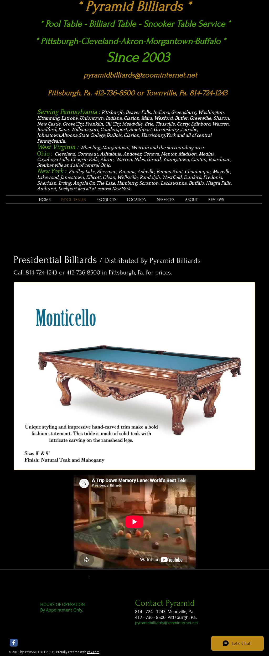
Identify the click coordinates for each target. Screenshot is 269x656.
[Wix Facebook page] (14, 643)
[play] (242, 465)
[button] (134, 376)
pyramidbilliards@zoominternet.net (140, 75)
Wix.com (93, 652)
